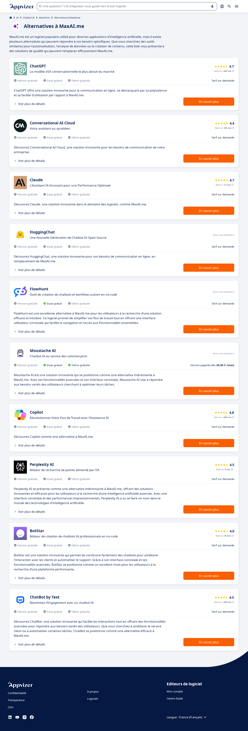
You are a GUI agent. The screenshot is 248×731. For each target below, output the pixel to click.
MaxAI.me (44, 17)
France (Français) (190, 717)
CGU (10, 707)
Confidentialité (17, 693)
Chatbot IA (28, 17)
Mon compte (175, 691)
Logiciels (92, 698)
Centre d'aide (175, 698)
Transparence (16, 700)
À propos (93, 691)
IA (17, 17)
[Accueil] (10, 17)
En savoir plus (209, 102)
